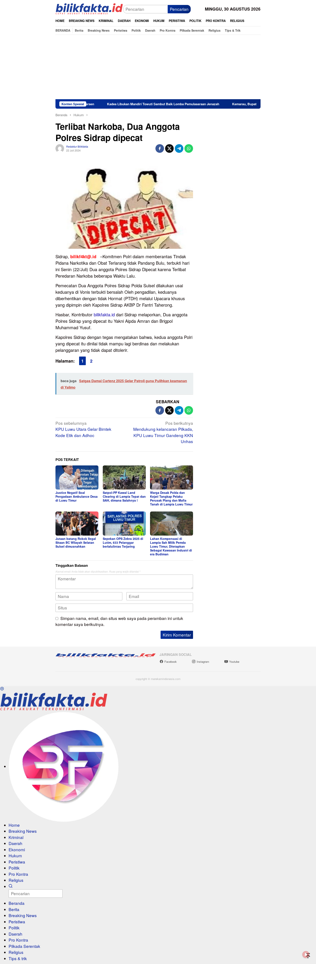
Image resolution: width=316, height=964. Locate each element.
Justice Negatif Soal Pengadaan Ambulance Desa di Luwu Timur (76, 496)
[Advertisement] (158, 67)
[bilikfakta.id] (89, 8)
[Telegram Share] (179, 148)
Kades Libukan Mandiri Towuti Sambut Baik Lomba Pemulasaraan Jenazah (136, 104)
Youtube (234, 662)
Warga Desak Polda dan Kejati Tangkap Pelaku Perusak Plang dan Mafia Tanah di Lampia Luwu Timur (171, 498)
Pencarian (179, 9)
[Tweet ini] (169, 148)
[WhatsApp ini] (188, 148)
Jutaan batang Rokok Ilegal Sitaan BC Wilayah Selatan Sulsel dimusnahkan (75, 542)
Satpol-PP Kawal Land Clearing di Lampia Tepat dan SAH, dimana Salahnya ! (124, 496)
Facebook (170, 662)
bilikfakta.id (104, 314)
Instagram (203, 662)
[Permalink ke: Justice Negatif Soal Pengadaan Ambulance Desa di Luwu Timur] (76, 477)
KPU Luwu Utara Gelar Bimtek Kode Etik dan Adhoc (83, 429)
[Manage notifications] (305, 954)
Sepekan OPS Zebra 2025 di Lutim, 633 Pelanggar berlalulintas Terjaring (123, 542)
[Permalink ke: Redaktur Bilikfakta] (59, 148)
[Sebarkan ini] (159, 148)
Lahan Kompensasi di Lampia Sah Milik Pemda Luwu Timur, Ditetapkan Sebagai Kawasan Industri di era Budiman (171, 546)
